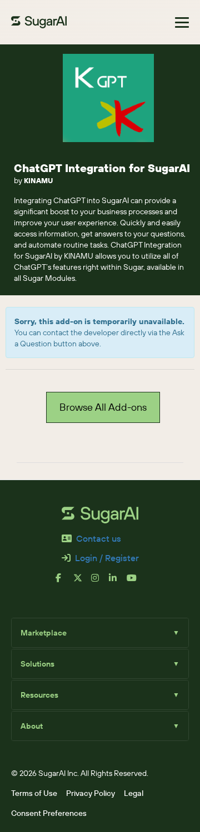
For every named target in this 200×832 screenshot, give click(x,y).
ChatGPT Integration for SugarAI (102, 168)
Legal (133, 793)
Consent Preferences (49, 813)
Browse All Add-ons (103, 407)
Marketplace (100, 633)
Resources (100, 695)
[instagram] (100, 582)
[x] (82, 582)
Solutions (100, 664)
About (100, 726)
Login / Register (107, 557)
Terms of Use (34, 793)
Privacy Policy (90, 793)
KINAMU (38, 180)
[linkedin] (118, 582)
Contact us (98, 538)
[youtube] (135, 582)
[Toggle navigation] (182, 22)
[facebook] (64, 582)
